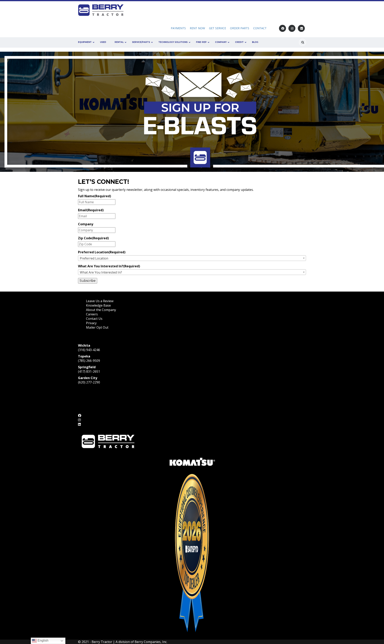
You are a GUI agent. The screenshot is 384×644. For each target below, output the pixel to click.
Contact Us (94, 318)
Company (221, 42)
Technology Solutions (173, 42)
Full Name (94, 196)
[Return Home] (102, 10)
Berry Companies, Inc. (151, 642)
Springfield (87, 367)
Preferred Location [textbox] (94, 258)
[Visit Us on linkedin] (301, 28)
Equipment (85, 42)
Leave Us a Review (99, 301)
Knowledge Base (98, 305)
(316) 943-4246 (89, 350)
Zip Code (93, 238)
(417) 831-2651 (89, 371)
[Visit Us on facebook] (282, 28)
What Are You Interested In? (109, 266)
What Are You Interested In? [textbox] (101, 272)
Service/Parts (141, 42)
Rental (119, 42)
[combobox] (192, 258)
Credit (239, 42)
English (42, 640)
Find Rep (201, 42)
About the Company (101, 310)
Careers (92, 314)
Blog (255, 42)
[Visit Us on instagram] (291, 28)
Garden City (87, 378)
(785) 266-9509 (89, 360)
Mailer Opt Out (97, 327)
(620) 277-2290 (89, 382)
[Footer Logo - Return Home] (108, 441)
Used (103, 42)
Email (91, 210)
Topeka (84, 356)
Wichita (84, 345)
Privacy (91, 323)
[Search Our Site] (302, 42)
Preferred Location (101, 252)
